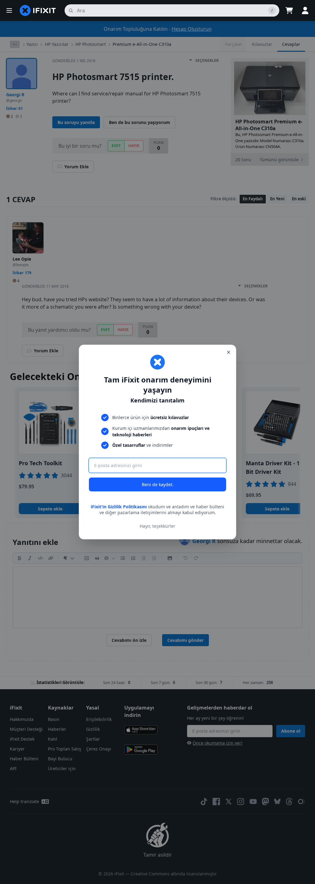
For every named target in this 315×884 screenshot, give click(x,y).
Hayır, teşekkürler (157, 526)
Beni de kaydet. (157, 484)
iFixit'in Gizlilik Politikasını (119, 507)
